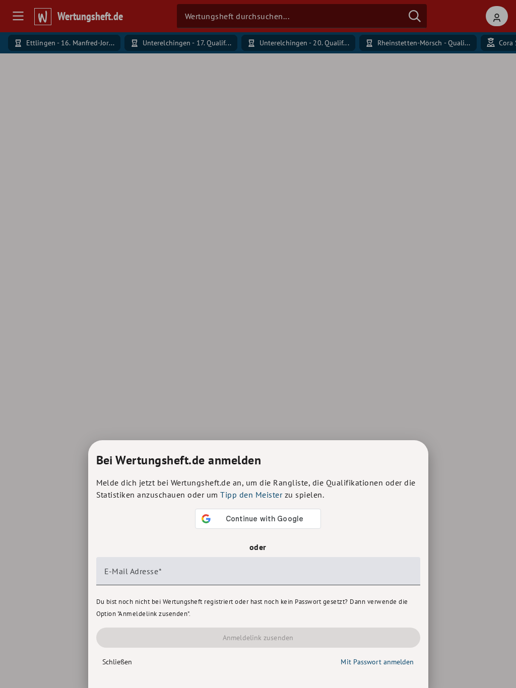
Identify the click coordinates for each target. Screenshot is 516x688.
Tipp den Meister (251, 495)
